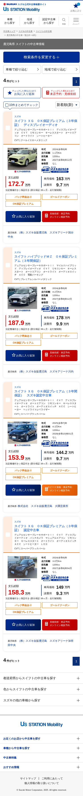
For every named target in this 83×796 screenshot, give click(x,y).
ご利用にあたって (52, 778)
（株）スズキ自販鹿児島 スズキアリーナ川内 (45, 371)
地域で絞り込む (55, 69)
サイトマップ (28, 778)
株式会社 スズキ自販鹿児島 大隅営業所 (43, 506)
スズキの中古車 (26, 31)
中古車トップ (9, 31)
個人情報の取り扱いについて (41, 783)
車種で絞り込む (16, 69)
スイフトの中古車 (44, 31)
